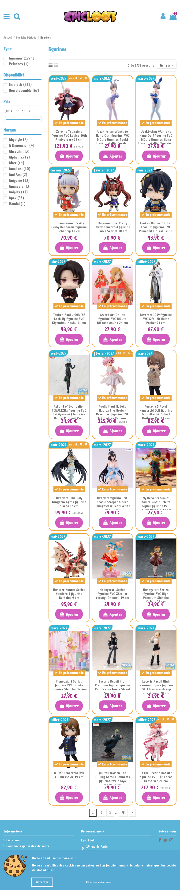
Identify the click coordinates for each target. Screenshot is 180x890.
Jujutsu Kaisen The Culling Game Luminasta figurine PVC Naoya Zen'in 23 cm (112, 779)
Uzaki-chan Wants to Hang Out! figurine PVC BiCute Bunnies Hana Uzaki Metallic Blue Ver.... (156, 137)
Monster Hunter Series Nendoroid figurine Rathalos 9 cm (69, 594)
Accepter (42, 882)
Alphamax (19, 157)
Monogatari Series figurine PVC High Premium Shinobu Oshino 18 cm (156, 596)
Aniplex (18, 192)
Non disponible (24, 90)
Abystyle (18, 139)
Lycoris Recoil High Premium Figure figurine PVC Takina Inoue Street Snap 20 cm (112, 687)
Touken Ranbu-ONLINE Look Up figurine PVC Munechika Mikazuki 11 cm (155, 229)
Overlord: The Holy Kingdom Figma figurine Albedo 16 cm (69, 502)
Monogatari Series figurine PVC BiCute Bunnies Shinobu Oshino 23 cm (69, 687)
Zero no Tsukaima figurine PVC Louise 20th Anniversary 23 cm (69, 135)
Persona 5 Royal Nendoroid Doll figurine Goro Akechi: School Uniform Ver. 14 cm (155, 412)
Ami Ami (18, 174)
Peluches (19, 63)
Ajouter (72, 156)
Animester (19, 186)
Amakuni (19, 168)
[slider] (5, 119)
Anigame (19, 180)
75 (123, 813)
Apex (16, 197)
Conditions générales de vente (27, 846)
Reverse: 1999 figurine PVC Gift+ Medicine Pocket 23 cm (156, 319)
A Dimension (21, 145)
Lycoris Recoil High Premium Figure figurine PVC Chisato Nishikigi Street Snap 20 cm (156, 687)
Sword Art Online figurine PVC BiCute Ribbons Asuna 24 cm (112, 319)
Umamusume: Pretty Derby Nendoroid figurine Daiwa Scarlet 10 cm (112, 227)
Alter (16, 162)
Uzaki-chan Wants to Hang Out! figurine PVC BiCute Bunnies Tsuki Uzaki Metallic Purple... (112, 137)
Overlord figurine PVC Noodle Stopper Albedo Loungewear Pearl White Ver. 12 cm (112, 504)
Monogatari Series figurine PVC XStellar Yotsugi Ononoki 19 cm (112, 594)
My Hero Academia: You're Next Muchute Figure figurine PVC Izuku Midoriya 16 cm (155, 504)
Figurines (21, 58)
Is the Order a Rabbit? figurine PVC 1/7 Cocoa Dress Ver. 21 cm (156, 777)
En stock (20, 84)
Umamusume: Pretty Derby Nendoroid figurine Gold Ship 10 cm (69, 227)
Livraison (13, 840)
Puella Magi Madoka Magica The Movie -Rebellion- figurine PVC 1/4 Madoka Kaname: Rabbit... (112, 414)
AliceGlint (19, 151)
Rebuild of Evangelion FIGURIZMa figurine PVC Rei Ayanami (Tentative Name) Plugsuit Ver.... (69, 412)
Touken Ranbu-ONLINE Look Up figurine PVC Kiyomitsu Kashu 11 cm (69, 319)
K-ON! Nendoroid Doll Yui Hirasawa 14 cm (69, 775)
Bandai (17, 203)
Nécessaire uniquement (98, 882)
